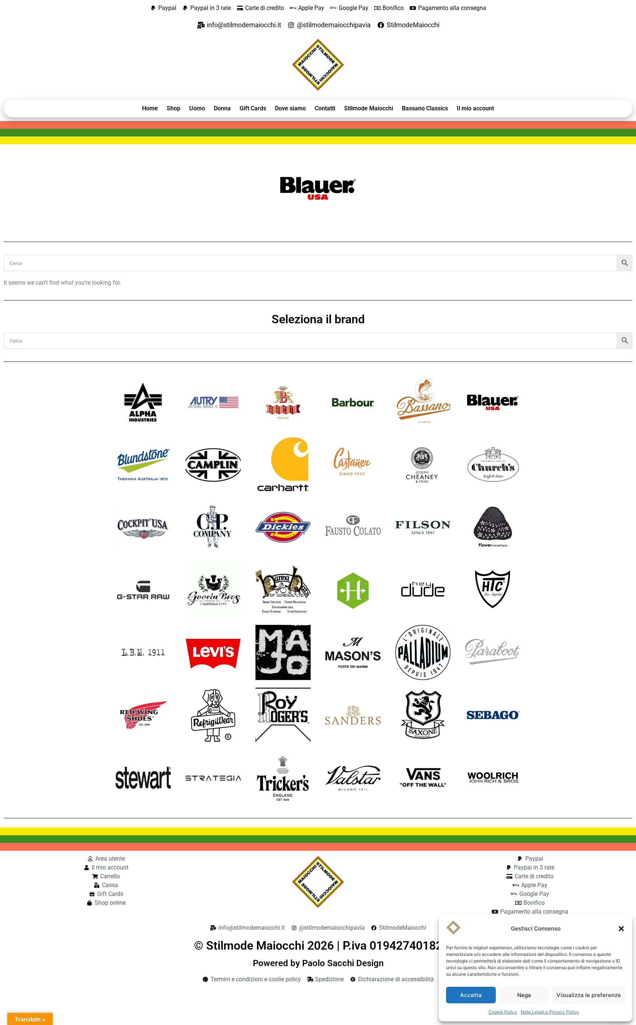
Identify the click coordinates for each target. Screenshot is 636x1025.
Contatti (325, 108)
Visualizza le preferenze (588, 995)
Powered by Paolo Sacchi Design (318, 963)
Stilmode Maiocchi (368, 108)
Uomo (197, 108)
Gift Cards (253, 108)
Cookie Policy (502, 1012)
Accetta (471, 995)
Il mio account (475, 108)
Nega (524, 995)
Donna (222, 108)
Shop (173, 108)
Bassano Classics (425, 108)
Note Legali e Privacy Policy (550, 1012)
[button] (621, 928)
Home (150, 108)
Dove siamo (290, 108)
